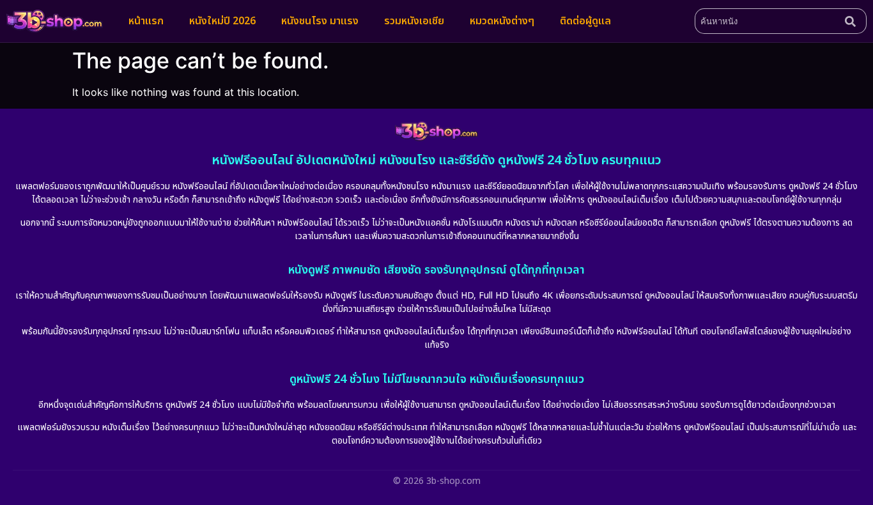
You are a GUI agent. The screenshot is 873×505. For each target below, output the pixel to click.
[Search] (853, 21)
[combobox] (767, 21)
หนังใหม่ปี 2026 (222, 21)
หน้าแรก (146, 21)
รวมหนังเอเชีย (414, 21)
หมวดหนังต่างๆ (502, 21)
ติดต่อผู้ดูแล (585, 21)
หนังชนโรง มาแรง (320, 21)
